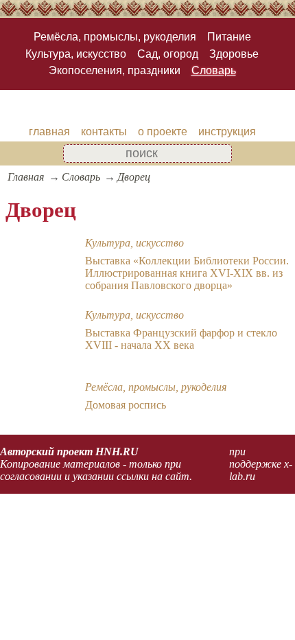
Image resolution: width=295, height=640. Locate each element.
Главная (26, 177)
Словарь (213, 70)
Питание (229, 37)
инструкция (227, 131)
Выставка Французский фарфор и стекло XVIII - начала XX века (181, 339)
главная (49, 131)
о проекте (162, 131)
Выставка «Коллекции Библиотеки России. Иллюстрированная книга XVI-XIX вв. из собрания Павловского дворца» (187, 273)
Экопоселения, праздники (114, 70)
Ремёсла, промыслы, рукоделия (115, 37)
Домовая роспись (125, 405)
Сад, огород (167, 54)
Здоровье (234, 54)
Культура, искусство (75, 54)
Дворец (133, 177)
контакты (104, 131)
